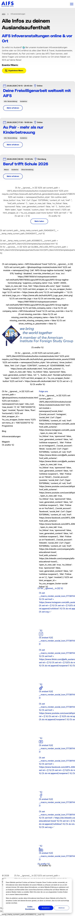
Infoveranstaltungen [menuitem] (11, 436)
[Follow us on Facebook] (41, 796)
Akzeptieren (46, 908)
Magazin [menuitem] (6, 442)
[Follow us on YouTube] (41, 742)
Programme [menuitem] (7, 426)
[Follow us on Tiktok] (41, 688)
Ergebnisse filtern (15, 70)
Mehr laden (39, 221)
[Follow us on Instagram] (41, 634)
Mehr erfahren (13, 108)
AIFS (3, 14)
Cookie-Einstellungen (30, 908)
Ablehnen (61, 908)
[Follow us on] (41, 849)
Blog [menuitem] (4, 431)
